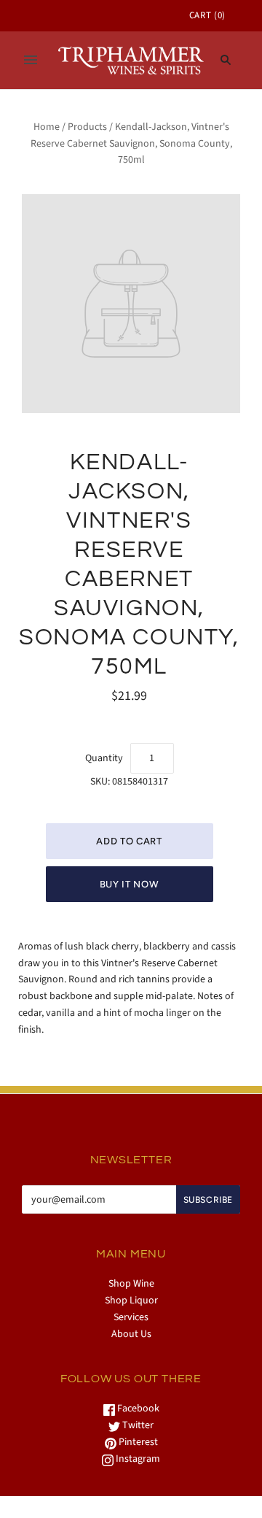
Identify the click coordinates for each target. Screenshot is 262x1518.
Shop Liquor (131, 1300)
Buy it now (129, 884)
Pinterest (137, 1442)
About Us (131, 1334)
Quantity (104, 758)
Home (46, 127)
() (207, 15)
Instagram (137, 1459)
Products (87, 127)
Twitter (137, 1425)
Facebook (137, 1408)
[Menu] (30, 59)
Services (131, 1317)
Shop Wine (131, 1283)
